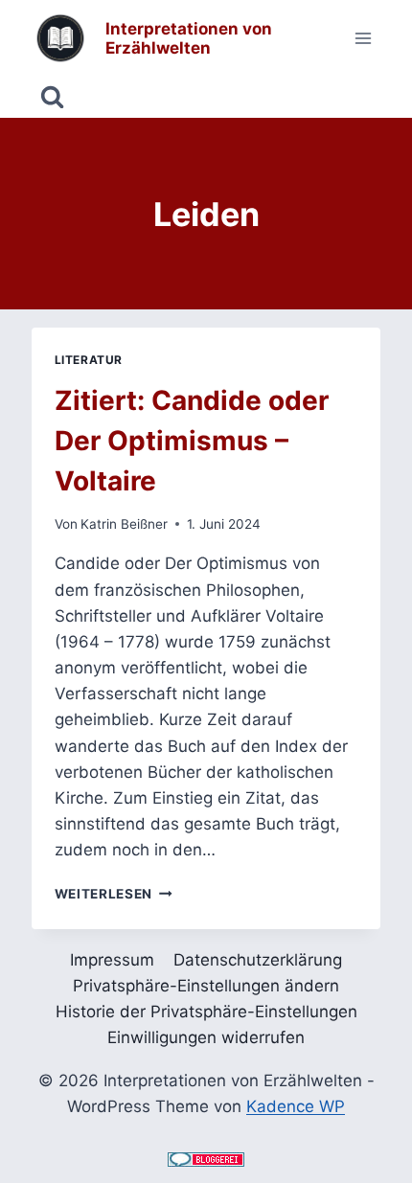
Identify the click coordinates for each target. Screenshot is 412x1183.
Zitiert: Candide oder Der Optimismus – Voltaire (192, 440)
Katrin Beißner (124, 524)
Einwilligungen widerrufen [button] (206, 1037)
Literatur (89, 360)
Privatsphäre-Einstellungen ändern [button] (206, 985)
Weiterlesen (113, 893)
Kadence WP (295, 1106)
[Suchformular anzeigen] (52, 97)
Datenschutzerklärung (257, 959)
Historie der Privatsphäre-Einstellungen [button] (206, 1011)
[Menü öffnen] (363, 38)
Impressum (112, 959)
